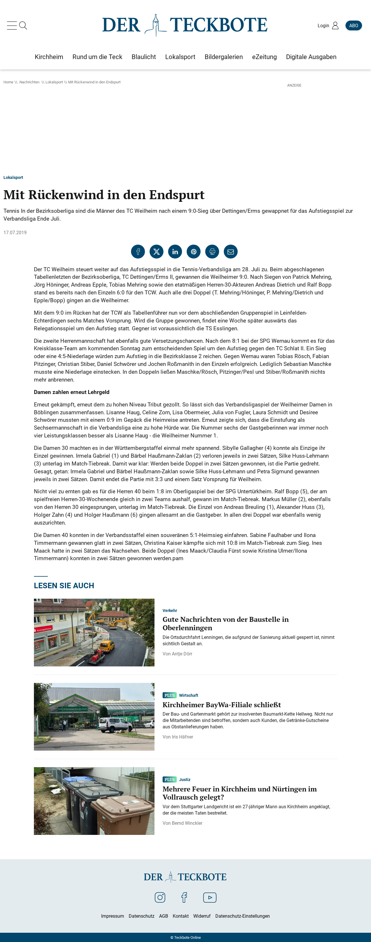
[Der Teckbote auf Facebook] (184, 897)
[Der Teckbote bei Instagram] (160, 897)
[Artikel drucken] (212, 252)
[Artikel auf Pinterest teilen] (194, 252)
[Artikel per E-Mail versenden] (231, 252)
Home (8, 82)
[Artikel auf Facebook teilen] (138, 252)
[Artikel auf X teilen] (156, 252)
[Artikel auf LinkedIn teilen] (175, 252)
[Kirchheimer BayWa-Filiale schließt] (94, 716)
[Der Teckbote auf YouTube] (210, 897)
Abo (353, 25)
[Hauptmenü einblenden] (13, 25)
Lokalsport (54, 82)
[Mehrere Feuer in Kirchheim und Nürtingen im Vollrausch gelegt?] (94, 800)
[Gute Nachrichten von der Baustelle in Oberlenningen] (94, 632)
